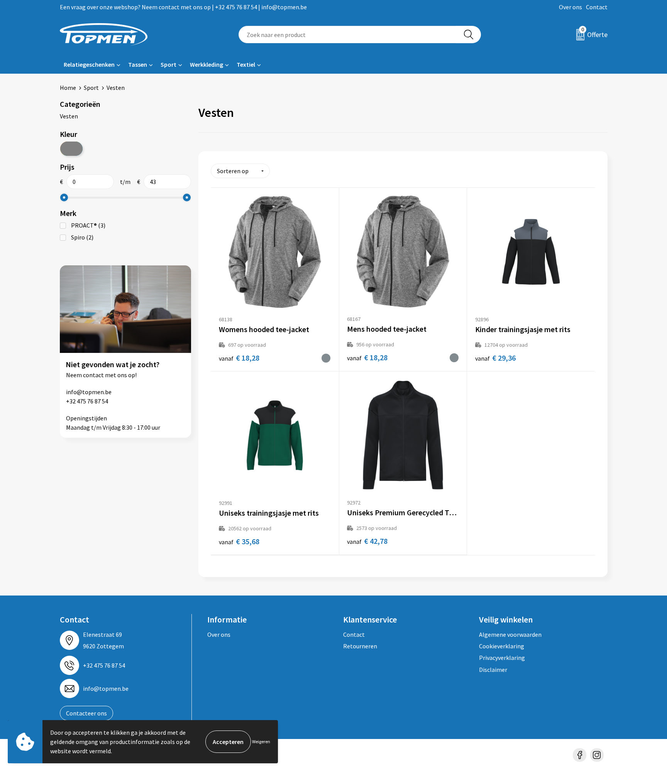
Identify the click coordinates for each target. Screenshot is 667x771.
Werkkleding (206, 64)
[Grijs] (71, 149)
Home (68, 87)
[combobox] (347, 34)
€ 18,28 (239, 358)
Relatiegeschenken (89, 64)
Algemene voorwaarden (510, 634)
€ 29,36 (495, 358)
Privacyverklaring (502, 657)
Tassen (137, 64)
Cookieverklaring (501, 646)
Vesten (69, 116)
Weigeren (261, 741)
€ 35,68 (239, 541)
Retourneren (360, 646)
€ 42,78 (367, 541)
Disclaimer (493, 669)
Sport (168, 64)
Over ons (570, 7)
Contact (597, 7)
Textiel (246, 64)
